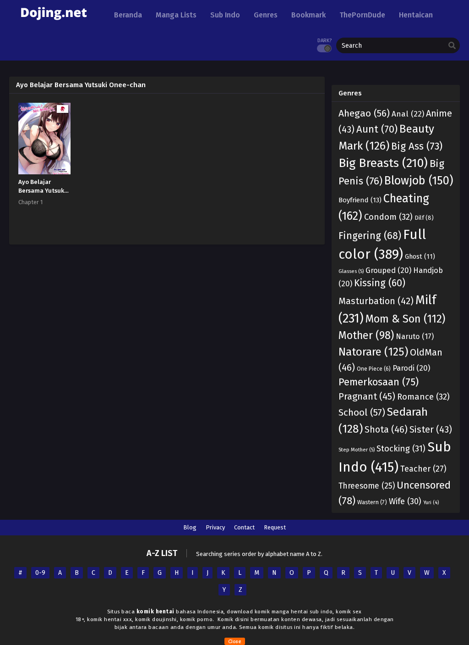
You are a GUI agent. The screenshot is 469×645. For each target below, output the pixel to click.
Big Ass (416, 146)
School (361, 412)
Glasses (351, 271)
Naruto (415, 336)
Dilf (424, 217)
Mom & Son (405, 318)
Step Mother (356, 449)
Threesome (366, 486)
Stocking (400, 449)
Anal (408, 114)
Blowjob (418, 181)
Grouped (388, 270)
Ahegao (364, 113)
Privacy (215, 527)
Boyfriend (360, 200)
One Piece (374, 369)
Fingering (369, 236)
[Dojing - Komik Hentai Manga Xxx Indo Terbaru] (53, 23)
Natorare (373, 351)
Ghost (420, 257)
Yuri (431, 503)
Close (234, 641)
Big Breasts (383, 163)
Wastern (372, 502)
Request (275, 527)
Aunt (377, 129)
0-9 (40, 573)
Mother (366, 335)
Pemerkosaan (378, 382)
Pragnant (366, 396)
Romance (423, 397)
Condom (388, 217)
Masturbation (376, 301)
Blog (189, 527)
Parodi (411, 368)
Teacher (423, 469)
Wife (405, 501)
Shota (386, 429)
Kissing (379, 283)
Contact (244, 527)
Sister (430, 429)
